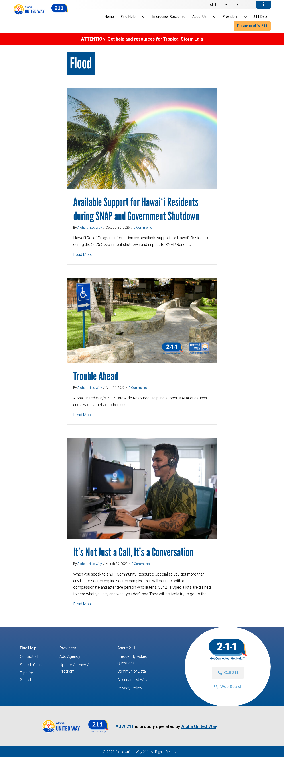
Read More (82, 254)
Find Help (128, 16)
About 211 (126, 648)
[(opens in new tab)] (75, 732)
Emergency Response (168, 16)
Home (109, 16)
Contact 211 (30, 656)
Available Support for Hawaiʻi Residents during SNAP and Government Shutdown (136, 209)
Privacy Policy (129, 688)
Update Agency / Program (74, 668)
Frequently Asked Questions (132, 659)
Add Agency (69, 656)
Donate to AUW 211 (252, 26)
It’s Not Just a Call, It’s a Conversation (133, 552)
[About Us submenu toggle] (214, 16)
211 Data (260, 16)
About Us (199, 16)
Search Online (32, 664)
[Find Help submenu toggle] (143, 16)
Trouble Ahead (95, 376)
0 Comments (143, 227)
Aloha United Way (132, 679)
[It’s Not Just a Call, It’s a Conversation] (142, 488)
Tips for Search (26, 676)
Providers (230, 16)
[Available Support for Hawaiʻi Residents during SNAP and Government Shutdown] (142, 138)
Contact (243, 4)
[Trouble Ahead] (142, 319)
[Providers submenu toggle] (245, 16)
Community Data (131, 671)
